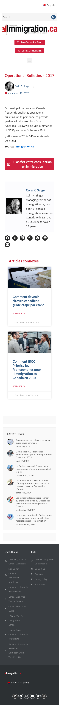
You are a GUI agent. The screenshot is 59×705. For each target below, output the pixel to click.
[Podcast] (44, 696)
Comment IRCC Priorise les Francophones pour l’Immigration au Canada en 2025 (27, 369)
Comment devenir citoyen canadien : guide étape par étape (28, 301)
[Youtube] (32, 696)
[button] (29, 60)
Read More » (19, 313)
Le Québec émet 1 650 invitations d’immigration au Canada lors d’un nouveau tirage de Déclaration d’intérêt (32, 484)
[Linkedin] (14, 696)
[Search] (53, 17)
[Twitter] (38, 696)
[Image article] (10, 442)
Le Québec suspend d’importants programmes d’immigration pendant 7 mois (33, 469)
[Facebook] (20, 696)
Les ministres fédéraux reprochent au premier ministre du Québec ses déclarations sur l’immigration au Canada (33, 502)
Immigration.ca (24, 146)
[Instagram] (26, 696)
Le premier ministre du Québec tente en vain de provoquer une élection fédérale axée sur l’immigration (34, 518)
